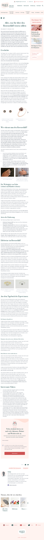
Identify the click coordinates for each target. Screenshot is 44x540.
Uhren (42, 12)
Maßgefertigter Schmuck (21, 1)
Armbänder (37, 12)
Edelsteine (19, 5)
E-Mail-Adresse (5, 440)
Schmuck (17, 12)
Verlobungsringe (4, 12)
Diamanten (26, 5)
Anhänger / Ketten (28, 12)
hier (11, 449)
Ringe (33, 12)
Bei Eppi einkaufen (39, 1)
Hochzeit (39, 5)
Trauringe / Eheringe (11, 12)
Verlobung (32, 5)
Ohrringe (22, 12)
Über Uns (31, 1)
